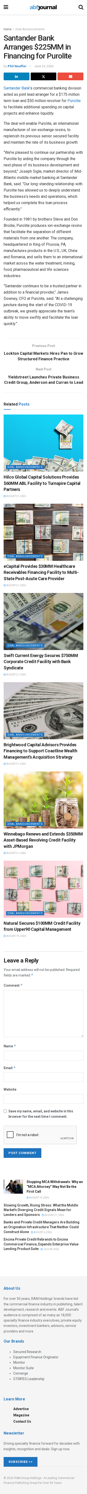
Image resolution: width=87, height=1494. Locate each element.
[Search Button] (81, 7)
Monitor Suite (23, 1368)
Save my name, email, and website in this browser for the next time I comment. (40, 1113)
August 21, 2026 (16, 496)
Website (10, 1089)
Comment (13, 985)
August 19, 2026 (16, 936)
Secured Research (27, 1352)
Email (10, 1067)
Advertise (21, 1409)
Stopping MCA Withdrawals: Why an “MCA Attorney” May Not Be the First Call (55, 1186)
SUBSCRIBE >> (20, 1462)
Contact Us (22, 1421)
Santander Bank (17, 88)
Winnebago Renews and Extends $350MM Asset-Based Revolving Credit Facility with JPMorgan (43, 840)
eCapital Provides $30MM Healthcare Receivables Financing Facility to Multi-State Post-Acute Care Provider (41, 572)
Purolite (74, 100)
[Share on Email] (70, 76)
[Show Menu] (6, 7)
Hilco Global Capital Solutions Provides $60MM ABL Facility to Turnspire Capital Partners (42, 483)
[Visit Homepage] (43, 7)
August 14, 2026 (39, 1197)
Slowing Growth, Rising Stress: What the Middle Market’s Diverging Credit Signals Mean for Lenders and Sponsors (41, 1210)
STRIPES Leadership (28, 1379)
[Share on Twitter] (44, 76)
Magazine (21, 1415)
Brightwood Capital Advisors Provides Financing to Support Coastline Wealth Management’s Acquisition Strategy (40, 750)
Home (8, 29)
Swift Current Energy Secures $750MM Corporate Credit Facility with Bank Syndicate (41, 661)
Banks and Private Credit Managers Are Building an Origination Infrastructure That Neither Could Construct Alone (42, 1227)
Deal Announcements (30, 29)
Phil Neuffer (17, 66)
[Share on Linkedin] (16, 76)
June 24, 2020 (43, 66)
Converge (20, 1373)
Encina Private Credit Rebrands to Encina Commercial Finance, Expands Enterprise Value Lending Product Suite (41, 1244)
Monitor (19, 1362)
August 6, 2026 (42, 1232)
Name (10, 1046)
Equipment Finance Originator (35, 1357)
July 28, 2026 (51, 1249)
